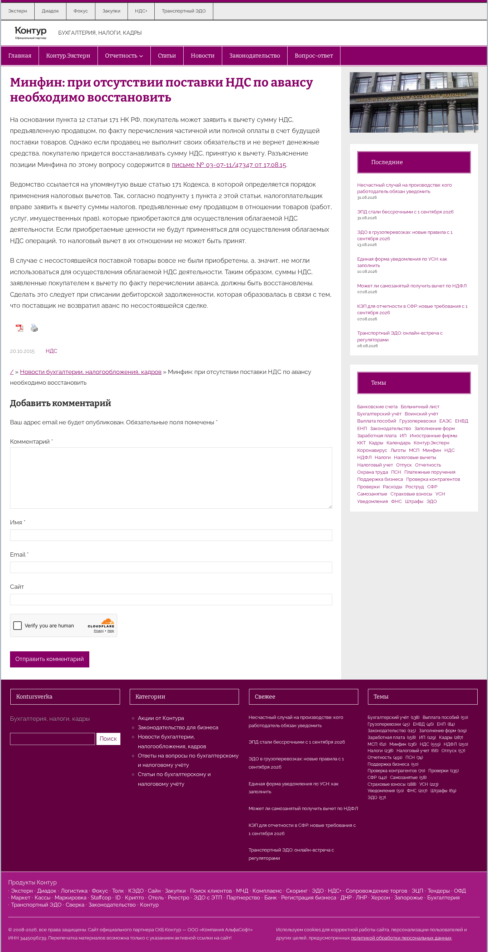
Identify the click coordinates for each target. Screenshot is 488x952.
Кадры (376, 442)
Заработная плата (377, 435)
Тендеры (439, 891)
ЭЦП (417, 891)
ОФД (460, 891)
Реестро (178, 897)
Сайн (154, 891)
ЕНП (362, 428)
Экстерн (22, 891)
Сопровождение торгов (376, 891)
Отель (156, 897)
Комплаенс (267, 891)
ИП (403, 435)
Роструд (414, 486)
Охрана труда (372, 472)
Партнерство (243, 897)
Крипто (134, 897)
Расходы (392, 486)
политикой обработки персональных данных (401, 938)
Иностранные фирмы (433, 435)
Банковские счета (377, 406)
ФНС (396, 501)
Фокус (100, 891)
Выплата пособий (376, 421)
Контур (149, 905)
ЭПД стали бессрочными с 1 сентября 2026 (405, 211)
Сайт (17, 586)
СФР (432, 486)
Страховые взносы (411, 494)
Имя (17, 522)
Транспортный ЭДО (36, 905)
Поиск (108, 738)
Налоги (383, 457)
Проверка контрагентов (433, 479)
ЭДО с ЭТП (208, 897)
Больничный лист (420, 406)
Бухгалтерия (443, 897)
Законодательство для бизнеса (178, 727)
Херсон (380, 897)
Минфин (432, 450)
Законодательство (390, 428)
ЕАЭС (445, 421)
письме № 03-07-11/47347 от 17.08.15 (229, 164)
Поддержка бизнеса (380, 479)
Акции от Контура (161, 718)
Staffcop (101, 897)
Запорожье (408, 897)
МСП (414, 450)
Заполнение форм (434, 428)
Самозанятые (372, 494)
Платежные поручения (429, 472)
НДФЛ (364, 457)
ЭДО (432, 501)
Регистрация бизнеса (308, 897)
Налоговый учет (375, 465)
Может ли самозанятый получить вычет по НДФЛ (412, 285)
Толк (118, 891)
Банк (270, 897)
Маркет (20, 897)
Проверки (368, 486)
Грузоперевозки (417, 421)
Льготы (398, 450)
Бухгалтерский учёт (379, 413)
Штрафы (414, 501)
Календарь (398, 442)
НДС (51, 351)
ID (118, 897)
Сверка (75, 905)
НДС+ (335, 891)
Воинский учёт (421, 413)
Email (19, 554)
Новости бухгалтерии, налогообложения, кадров (90, 371)
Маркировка (70, 897)
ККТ (361, 442)
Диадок (46, 891)
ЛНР (361, 897)
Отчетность (428, 465)
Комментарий (31, 441)
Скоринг (297, 891)
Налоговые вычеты (415, 457)
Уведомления (372, 501)
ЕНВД (461, 421)
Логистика (74, 891)
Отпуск (404, 465)
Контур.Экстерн (431, 442)
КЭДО (136, 891)
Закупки (175, 891)
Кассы (42, 897)
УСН (440, 494)
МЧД (242, 891)
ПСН (396, 472)
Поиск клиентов (211, 891)
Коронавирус (372, 450)
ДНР (346, 897)
